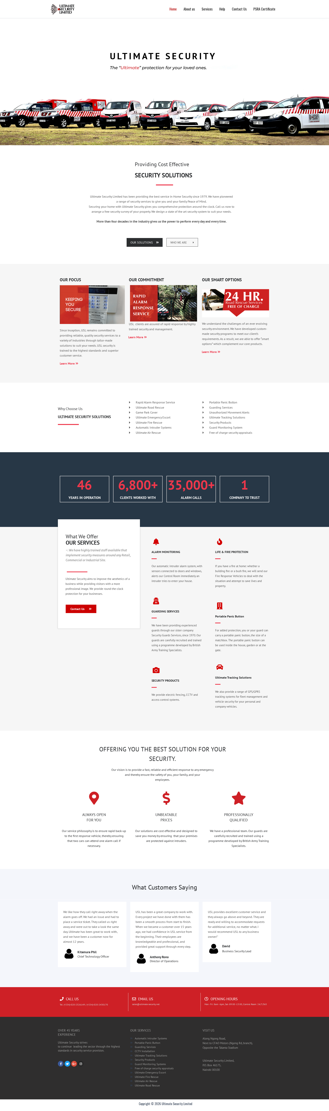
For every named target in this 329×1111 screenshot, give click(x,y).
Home (173, 8)
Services (207, 8)
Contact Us (239, 8)
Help (222, 8)
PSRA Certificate (264, 8)
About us (189, 8)
